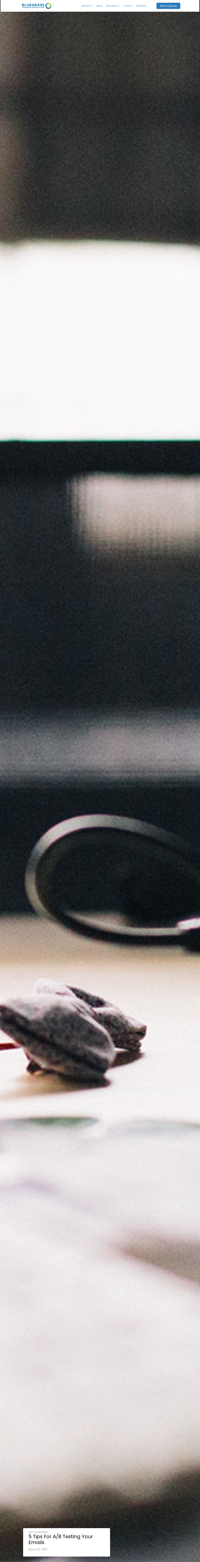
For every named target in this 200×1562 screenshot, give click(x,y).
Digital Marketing (38, 1532)
